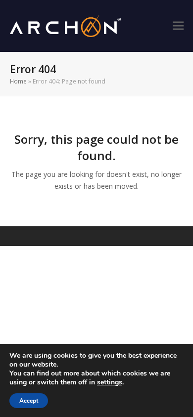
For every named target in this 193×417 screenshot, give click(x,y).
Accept (28, 401)
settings (109, 382)
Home (18, 81)
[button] (178, 26)
